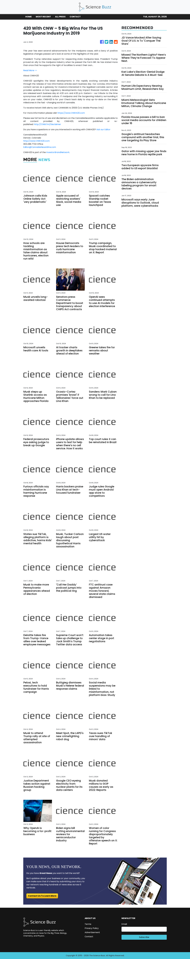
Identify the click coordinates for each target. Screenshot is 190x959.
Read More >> (30, 70)
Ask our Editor (103, 129)
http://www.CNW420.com (36, 140)
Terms (88, 924)
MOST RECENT (43, 16)
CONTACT (75, 16)
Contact (89, 936)
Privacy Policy (92, 928)
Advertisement (92, 932)
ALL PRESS (60, 16)
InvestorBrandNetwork (57, 152)
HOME (28, 16)
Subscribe (144, 937)
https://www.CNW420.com (71, 112)
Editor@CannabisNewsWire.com (39, 147)
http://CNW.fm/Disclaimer (47, 124)
